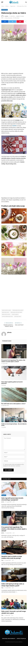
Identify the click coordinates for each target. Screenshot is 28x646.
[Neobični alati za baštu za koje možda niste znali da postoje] (14, 547)
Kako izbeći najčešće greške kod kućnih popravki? (12, 382)
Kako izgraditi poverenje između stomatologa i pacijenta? (12, 499)
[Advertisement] (14, 57)
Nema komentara (9, 18)
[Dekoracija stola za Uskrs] (14, 32)
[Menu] (2, 2)
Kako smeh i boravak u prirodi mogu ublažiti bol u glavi (13, 612)
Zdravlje (4, 495)
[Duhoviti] (14, 2)
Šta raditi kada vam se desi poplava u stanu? (13, 403)
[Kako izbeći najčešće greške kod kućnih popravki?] (14, 373)
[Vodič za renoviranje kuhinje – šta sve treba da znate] (14, 415)
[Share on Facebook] (5, 21)
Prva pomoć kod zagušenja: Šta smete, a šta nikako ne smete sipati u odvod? (13, 360)
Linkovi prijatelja (21, 638)
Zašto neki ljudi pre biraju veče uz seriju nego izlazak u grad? (12, 585)
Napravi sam (4, 9)
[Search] (26, 2)
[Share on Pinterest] (20, 21)
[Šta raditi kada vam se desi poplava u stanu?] (14, 395)
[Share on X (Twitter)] (12, 21)
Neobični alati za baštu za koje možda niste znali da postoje (11, 557)
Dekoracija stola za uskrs (18, 310)
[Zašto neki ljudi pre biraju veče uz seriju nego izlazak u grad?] (14, 575)
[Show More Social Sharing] (25, 21)
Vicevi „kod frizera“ (19, 325)
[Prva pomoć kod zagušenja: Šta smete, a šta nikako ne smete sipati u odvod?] (14, 351)
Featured (4, 553)
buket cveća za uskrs (6, 310)
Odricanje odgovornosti (8, 638)
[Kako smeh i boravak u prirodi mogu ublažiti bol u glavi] (14, 602)
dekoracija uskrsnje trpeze (16, 312)
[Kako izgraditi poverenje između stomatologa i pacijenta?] (14, 489)
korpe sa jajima (15, 314)
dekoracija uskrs (5, 312)
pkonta (6, 16)
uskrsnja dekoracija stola (7, 316)
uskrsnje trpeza (17, 316)
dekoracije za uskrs (6, 314)
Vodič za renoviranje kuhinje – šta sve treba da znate (14, 424)
